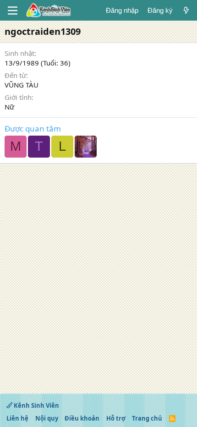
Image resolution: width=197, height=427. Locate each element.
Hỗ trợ (116, 418)
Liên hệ (17, 418)
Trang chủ (147, 418)
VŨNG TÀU (21, 84)
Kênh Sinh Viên (35, 405)
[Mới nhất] (186, 10)
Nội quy (46, 418)
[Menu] (12, 10)
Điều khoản (82, 418)
